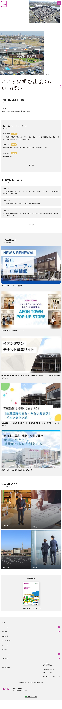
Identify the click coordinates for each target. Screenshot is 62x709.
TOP (3, 622)
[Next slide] (51, 74)
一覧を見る (31, 165)
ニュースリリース (6, 640)
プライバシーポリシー (48, 673)
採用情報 (4, 649)
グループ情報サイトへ (19, 690)
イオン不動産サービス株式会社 (47, 664)
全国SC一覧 (5, 636)
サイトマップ (5, 664)
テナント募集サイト (7, 667)
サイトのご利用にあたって (49, 669)
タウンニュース (6, 645)
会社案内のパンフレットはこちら (31, 608)
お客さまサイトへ (17, 688)
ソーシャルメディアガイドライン (51, 676)
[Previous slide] (45, 74)
